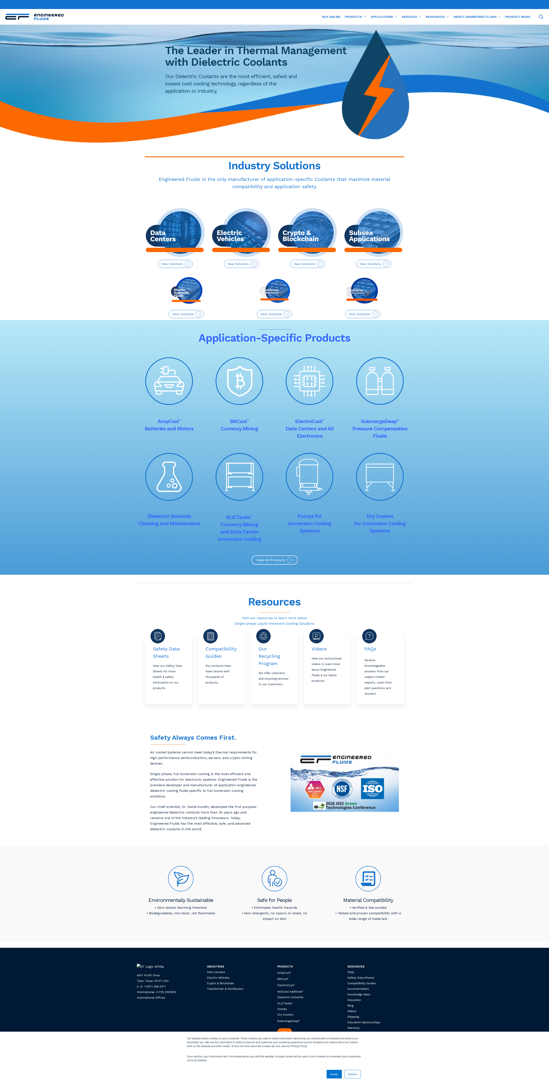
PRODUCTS (285, 966)
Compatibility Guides (361, 983)
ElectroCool (285, 985)
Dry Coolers (285, 1014)
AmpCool (284, 972)
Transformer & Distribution (225, 988)
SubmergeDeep (288, 1021)
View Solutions (370, 264)
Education (354, 1000)
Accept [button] (334, 1074)
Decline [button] (352, 1074)
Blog (350, 1005)
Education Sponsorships (363, 1022)
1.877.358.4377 (156, 986)
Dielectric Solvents (290, 997)
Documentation (358, 988)
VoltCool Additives (289, 991)
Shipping (353, 1016)
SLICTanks (285, 1003)
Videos (351, 1011)
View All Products (270, 560)
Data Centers (216, 972)
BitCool (282, 979)
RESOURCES (356, 966)
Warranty (353, 1028)
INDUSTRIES (215, 966)
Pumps (282, 1009)
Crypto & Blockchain (220, 983)
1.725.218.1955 (166, 992)
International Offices (151, 997)
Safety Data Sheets (360, 977)
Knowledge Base (358, 994)
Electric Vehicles (218, 977)
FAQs (350, 972)
